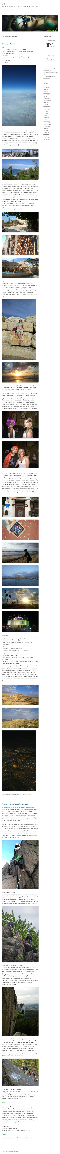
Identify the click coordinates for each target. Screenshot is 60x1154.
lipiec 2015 (46, 111)
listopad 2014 (47, 123)
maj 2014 (46, 130)
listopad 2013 (47, 139)
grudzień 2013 (47, 137)
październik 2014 (47, 124)
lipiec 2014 (46, 128)
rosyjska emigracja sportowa (50, 68)
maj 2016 (46, 104)
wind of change (47, 70)
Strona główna (6, 11)
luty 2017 (46, 96)
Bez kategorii (20, 794)
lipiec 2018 (46, 89)
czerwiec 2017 (47, 93)
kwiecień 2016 (47, 106)
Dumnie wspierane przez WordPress (10, 1151)
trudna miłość (47, 78)
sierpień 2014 (47, 126)
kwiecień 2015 (47, 115)
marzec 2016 (46, 108)
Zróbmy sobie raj (8, 44)
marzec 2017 (46, 95)
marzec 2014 (46, 134)
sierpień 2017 (47, 91)
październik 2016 (47, 100)
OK (3, 3)
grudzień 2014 (47, 121)
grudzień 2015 (47, 109)
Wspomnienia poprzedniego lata (15, 804)
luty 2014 (46, 136)
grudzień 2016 (47, 98)
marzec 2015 (46, 117)
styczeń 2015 (46, 119)
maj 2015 (46, 113)
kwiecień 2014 (47, 132)
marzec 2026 (46, 87)
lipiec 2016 (46, 102)
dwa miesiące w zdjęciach (49, 76)
